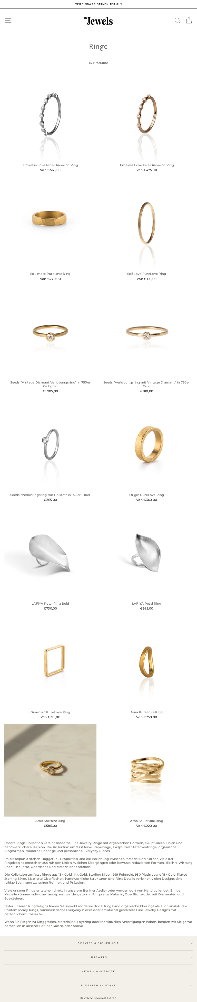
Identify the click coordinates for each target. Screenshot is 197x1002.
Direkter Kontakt (98, 985)
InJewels (98, 957)
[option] (98, 4)
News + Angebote (98, 971)
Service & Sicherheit (98, 943)
